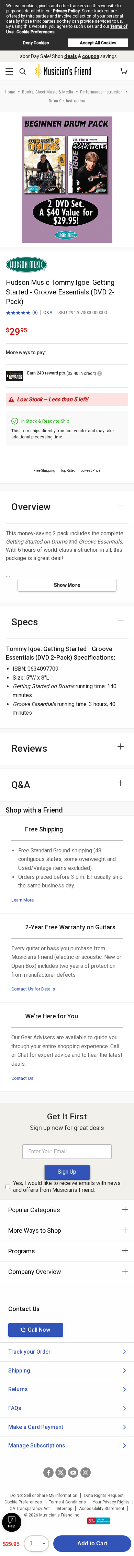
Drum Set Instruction (67, 100)
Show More (67, 585)
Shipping (19, 1370)
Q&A (48, 312)
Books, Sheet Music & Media (47, 91)
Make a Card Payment (35, 1427)
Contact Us (22, 1078)
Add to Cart (92, 1543)
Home (10, 91)
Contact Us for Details (33, 989)
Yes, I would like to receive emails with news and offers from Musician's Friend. (67, 1187)
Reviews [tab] (29, 748)
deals (70, 56)
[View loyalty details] (99, 374)
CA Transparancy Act (30, 1508)
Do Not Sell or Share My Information (43, 1495)
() (22, 313)
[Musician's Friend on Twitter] (61, 1472)
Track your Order (29, 1351)
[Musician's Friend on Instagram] (85, 1472)
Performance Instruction (101, 91)
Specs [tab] (24, 622)
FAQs (14, 1408)
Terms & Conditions (67, 1502)
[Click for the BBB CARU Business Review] (98, 1521)
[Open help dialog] (11, 1522)
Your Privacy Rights (111, 1502)
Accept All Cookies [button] (98, 43)
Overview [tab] (31, 507)
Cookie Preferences (35, 32)
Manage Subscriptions (36, 1445)
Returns (18, 1389)
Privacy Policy (66, 11)
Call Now (39, 1329)
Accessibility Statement (101, 1508)
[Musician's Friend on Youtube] (73, 1472)
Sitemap (64, 1508)
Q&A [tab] (20, 785)
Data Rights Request (104, 1495)
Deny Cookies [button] (36, 43)
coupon (90, 56)
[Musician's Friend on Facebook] (48, 1472)
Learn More (22, 900)
